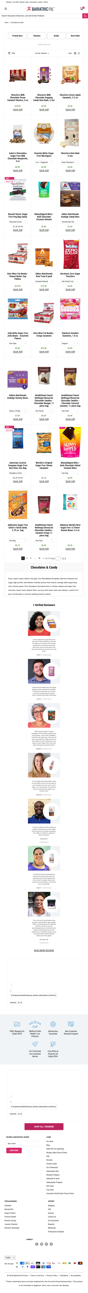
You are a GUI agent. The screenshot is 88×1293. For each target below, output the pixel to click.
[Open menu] (6, 9)
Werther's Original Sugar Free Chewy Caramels (44, 465)
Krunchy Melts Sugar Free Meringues (44, 154)
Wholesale (52, 1228)
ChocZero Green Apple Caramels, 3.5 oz (70, 96)
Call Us (45, 2)
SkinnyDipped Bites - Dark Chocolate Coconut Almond (44, 217)
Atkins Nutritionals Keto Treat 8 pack (44, 275)
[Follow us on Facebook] (36, 1244)
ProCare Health (10, 1217)
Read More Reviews (44, 950)
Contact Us (52, 1217)
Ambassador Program (54, 1182)
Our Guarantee (53, 1220)
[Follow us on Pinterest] (46, 1244)
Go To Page (50, 558)
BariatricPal (9, 1209)
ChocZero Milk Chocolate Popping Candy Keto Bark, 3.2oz (44, 98)
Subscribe (16, 1150)
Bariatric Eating (10, 1220)
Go (63, 558)
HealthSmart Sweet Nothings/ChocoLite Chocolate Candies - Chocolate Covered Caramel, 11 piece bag (70, 400)
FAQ (47, 1156)
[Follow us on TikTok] (51, 1244)
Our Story (49, 1141)
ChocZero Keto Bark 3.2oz (70, 154)
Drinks (56, 36)
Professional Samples (56, 1232)
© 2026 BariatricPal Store (17, 1275)
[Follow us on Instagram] (41, 1244)
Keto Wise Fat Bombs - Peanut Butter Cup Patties (17, 276)
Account (51, 1213)
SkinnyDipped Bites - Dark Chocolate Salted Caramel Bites (70, 465)
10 (39, 558)
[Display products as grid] (75, 53)
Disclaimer (64, 1275)
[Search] (85, 15)
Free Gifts (15, 2)
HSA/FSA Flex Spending (55, 1149)
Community (33, 2)
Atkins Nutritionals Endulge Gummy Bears (17, 396)
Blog (27, 2)
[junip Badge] (44, 1248)
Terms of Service (37, 1275)
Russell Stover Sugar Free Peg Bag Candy (18, 215)
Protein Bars (17, 36)
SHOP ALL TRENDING (44, 1126)
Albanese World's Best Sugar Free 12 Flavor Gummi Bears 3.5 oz (70, 528)
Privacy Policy (52, 1275)
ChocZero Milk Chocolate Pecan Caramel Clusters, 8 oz (17, 98)
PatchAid (8, 1206)
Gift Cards (50, 1186)
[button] (81, 8)
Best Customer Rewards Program (71, 1032)
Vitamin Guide (51, 1164)
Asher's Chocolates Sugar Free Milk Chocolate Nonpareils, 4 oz (18, 157)
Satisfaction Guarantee (53, 1032)
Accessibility (76, 1275)
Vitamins (36, 36)
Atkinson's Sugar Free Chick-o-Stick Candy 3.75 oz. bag (18, 528)
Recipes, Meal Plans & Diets (56, 1153)
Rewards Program (52, 1175)
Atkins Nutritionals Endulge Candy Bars (70, 215)
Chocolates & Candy (17, 22)
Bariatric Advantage (12, 1228)
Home (6, 22)
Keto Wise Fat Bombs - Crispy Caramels (43, 334)
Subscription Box (52, 1171)
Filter (13, 53)
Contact (40, 2)
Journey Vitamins (11, 1224)
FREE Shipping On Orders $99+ (17, 1032)
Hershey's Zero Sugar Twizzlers (70, 275)
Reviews (22, 2)
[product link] (43, 918)
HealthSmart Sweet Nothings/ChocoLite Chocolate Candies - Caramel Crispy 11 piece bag (44, 530)
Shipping (51, 1206)
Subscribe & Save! (53, 1178)
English (8, 1257)
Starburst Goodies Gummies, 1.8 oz (70, 334)
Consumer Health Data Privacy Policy (60, 1193)
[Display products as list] (79, 53)
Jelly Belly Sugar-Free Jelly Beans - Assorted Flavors (17, 336)
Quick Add (17, 109)
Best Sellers (76, 36)
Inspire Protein (10, 1213)
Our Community (52, 1167)
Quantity (13, 1002)
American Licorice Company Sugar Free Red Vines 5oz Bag (17, 465)
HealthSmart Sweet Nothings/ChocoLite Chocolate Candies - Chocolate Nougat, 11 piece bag (44, 400)
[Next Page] (43, 558)
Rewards (9, 2)
